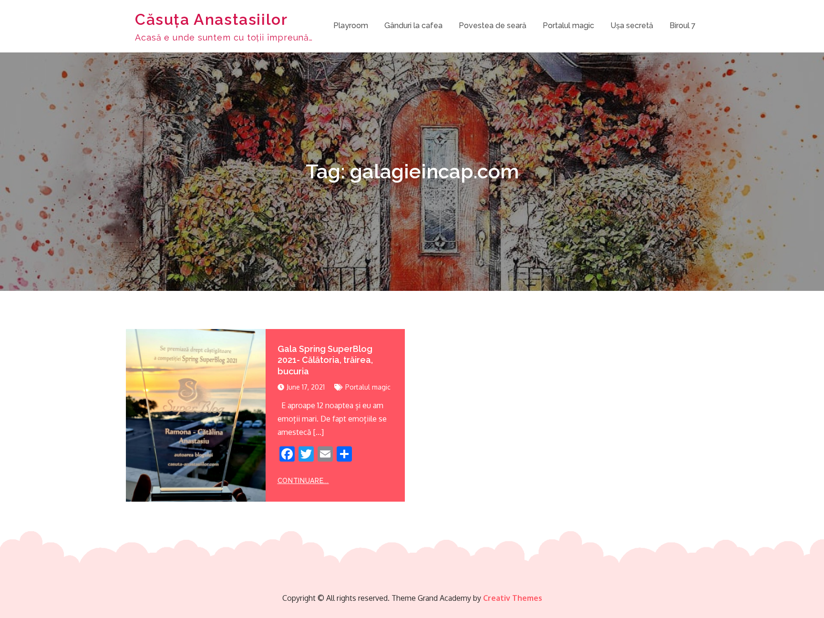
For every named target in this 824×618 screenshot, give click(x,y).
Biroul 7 (683, 25)
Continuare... (303, 480)
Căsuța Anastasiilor (211, 19)
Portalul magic (568, 25)
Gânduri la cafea (413, 25)
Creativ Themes (512, 598)
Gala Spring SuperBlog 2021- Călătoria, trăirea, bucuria (325, 360)
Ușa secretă (631, 25)
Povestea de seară (492, 25)
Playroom (350, 25)
